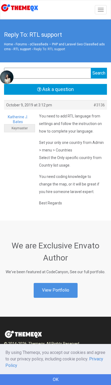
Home (8, 44)
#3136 (99, 105)
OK (55, 379)
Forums (21, 44)
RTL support (22, 49)
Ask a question (57, 89)
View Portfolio (55, 290)
